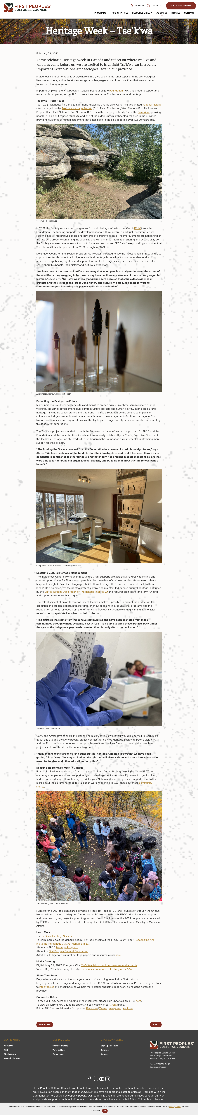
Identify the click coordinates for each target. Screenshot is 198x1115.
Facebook (92, 1008)
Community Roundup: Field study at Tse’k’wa (107, 969)
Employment (58, 1054)
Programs (100, 13)
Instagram (115, 1008)
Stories (175, 13)
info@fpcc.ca (46, 987)
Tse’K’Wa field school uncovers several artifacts (109, 965)
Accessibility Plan (12, 1058)
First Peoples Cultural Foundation (68, 951)
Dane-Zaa (144, 112)
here (118, 955)
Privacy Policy (175, 1106)
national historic (152, 104)
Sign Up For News (109, 1046)
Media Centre (10, 1054)
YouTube (128, 1008)
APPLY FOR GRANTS (181, 5)
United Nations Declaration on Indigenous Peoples (74, 591)
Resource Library (142, 13)
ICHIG (137, 228)
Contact (189, 13)
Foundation (116, 90)
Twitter (103, 1008)
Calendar (105, 1050)
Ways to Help (59, 1050)
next (156, 1024)
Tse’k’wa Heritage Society (77, 108)
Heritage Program (67, 947)
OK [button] (105, 1111)
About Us (8, 1046)
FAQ (6, 1050)
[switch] (100, 15)
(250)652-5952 (163, 1064)
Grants (114, 1004)
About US (162, 13)
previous (44, 1024)
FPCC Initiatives (119, 13)
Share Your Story (60, 1046)
